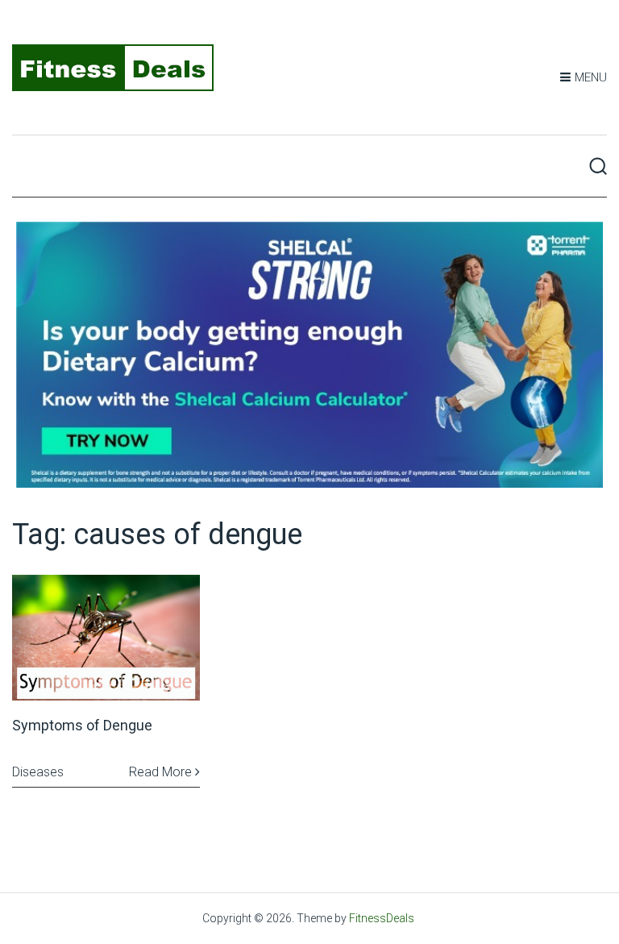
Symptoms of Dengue (82, 725)
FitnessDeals (381, 918)
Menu (591, 77)
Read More (162, 772)
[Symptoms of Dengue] (105, 638)
